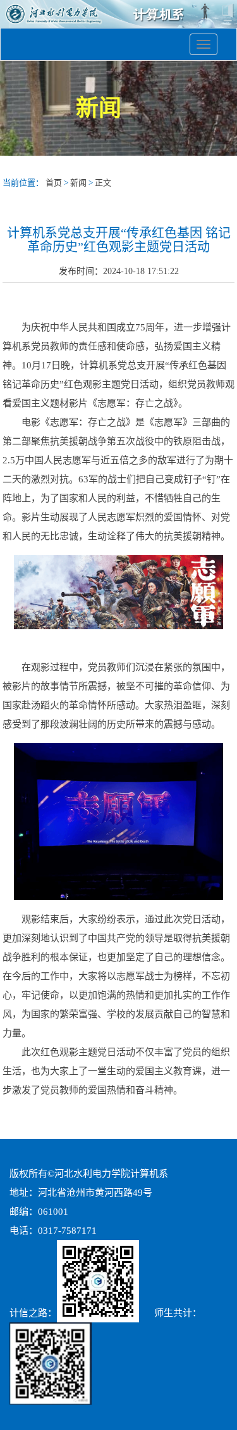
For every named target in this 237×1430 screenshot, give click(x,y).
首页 (54, 182)
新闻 (78, 182)
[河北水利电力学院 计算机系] (118, 22)
